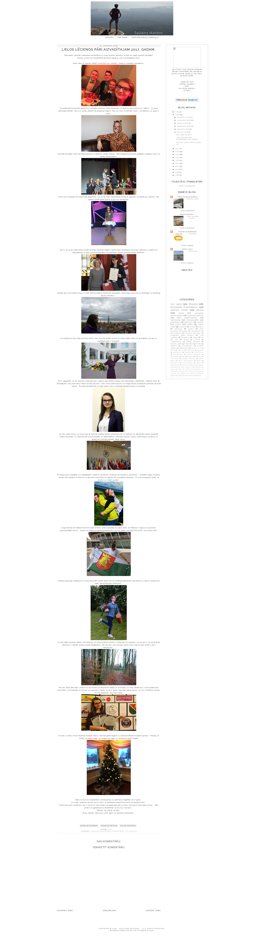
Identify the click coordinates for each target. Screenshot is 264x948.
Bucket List (196, 348)
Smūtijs (188, 369)
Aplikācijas (173, 365)
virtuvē (197, 339)
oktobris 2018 (183, 123)
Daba (172, 350)
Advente (182, 327)
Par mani (123, 37)
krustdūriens (187, 346)
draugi (185, 331)
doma (200, 309)
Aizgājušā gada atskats (100, 831)
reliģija (180, 375)
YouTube (190, 350)
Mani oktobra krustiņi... (192, 217)
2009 (177, 172)
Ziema (192, 327)
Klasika (181, 350)
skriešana (174, 362)
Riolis (180, 369)
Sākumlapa (109, 910)
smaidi (186, 339)
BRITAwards (184, 365)
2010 (177, 169)
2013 (177, 160)
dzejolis (200, 350)
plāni (199, 360)
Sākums (109, 37)
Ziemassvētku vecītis (185, 371)
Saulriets (189, 344)
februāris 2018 (183, 129)
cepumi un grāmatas (187, 232)
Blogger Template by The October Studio (132, 930)
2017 (177, 149)
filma (198, 344)
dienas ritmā (179, 309)
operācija (178, 329)
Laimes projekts (193, 354)
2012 (177, 163)
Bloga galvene (193, 341)
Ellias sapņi (187, 249)
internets (174, 358)
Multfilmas (174, 356)
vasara (200, 322)
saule (186, 375)
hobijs (201, 327)
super (198, 333)
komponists (177, 352)
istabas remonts (188, 358)
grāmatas (174, 322)
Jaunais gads (118, 831)
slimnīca (188, 333)
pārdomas (184, 348)
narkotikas (183, 373)
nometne (192, 373)
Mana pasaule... (187, 214)
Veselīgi (173, 371)
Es (181, 367)
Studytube (197, 369)
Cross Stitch (199, 352)
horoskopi (198, 371)
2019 (177, 112)
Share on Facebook (89, 825)
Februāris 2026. (193, 199)
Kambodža (175, 320)
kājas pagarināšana (187, 318)
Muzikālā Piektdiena (183, 307)
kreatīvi (173, 346)
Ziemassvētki (192, 320)
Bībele (192, 365)
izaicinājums (175, 333)
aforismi (188, 322)
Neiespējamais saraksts (145, 37)
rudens (191, 329)
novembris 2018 (184, 120)
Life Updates (131, 831)
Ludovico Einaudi (190, 367)
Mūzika (193, 304)
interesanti (195, 331)
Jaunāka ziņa (65, 910)
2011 (177, 166)
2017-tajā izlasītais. (184, 135)
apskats (198, 356)
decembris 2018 (184, 117)
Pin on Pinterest (128, 825)
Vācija (190, 356)
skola (181, 313)
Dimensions (178, 354)
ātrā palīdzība (194, 375)
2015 (177, 154)
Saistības (193, 233)
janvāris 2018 (183, 132)
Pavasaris (185, 337)
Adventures (193, 251)
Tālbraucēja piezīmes (187, 197)
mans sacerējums (185, 360)
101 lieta (176, 304)
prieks (178, 324)
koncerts (173, 373)
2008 (177, 175)
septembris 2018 (184, 126)
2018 (177, 115)
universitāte (187, 362)
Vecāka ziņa (153, 910)
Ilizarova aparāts (196, 315)
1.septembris (175, 341)
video (198, 362)
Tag (183, 356)
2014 (177, 157)
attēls (190, 324)
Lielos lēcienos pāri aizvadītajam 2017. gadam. (187, 138)
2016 (177, 152)
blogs (195, 337)
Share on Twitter (109, 825)
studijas (188, 352)
